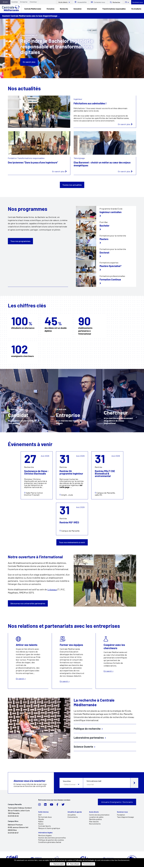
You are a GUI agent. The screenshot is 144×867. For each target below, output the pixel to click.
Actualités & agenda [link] (75, 812)
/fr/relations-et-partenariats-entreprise (72, 400)
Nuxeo (40, 824)
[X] (63, 805)
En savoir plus (29, 56)
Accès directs (63, 2)
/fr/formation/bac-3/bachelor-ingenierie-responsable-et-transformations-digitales (106, 226)
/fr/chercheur (120, 400)
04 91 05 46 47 (13, 833)
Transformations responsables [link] (114, 9)
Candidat (14, 2)
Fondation (121, 815)
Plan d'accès (94, 821)
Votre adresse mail (94, 781)
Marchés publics (95, 819)
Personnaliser (88, 864)
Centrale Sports (44, 826)
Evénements (73, 817)
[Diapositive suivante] (10, 55)
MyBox (40, 821)
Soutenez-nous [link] (122, 812)
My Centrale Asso (45, 817)
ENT (40, 815)
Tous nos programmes (20, 241)
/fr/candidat (24, 400)
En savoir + (28, 661)
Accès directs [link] (94, 812)
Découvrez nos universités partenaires (27, 603)
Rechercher (116, 2)
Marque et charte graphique (49, 828)
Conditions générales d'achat (49, 842)
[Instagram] (39, 805)
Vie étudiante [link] (136, 9)
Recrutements (95, 824)
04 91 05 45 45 (13, 816)
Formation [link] (50, 9)
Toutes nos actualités (72, 185)
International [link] (92, 9)
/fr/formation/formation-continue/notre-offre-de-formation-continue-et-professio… (106, 266)
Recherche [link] (64, 9)
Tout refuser (74, 864)
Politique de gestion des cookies (51, 840)
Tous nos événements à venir (72, 542)
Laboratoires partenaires (89, 737)
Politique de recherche (87, 728)
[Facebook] (57, 805)
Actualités (72, 815)
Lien (23, 452)
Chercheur (33, 2)
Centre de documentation (99, 815)
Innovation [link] (77, 9)
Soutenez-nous (137, 2)
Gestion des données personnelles (52, 838)
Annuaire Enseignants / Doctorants (117, 802)
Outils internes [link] (43, 812)
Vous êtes (67, 781)
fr (126, 2)
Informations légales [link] (45, 832)
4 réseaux (52, 589)
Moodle (41, 819)
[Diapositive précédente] (10, 41)
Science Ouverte (83, 746)
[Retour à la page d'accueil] (10, 8)
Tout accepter (58, 864)
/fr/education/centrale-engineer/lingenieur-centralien (106, 212)
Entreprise (23, 2)
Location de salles (96, 817)
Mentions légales (45, 835)
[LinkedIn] (45, 805)
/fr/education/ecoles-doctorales (106, 253)
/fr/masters (106, 239)
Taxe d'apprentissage (125, 817)
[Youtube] (51, 805)
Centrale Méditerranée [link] (32, 9)
